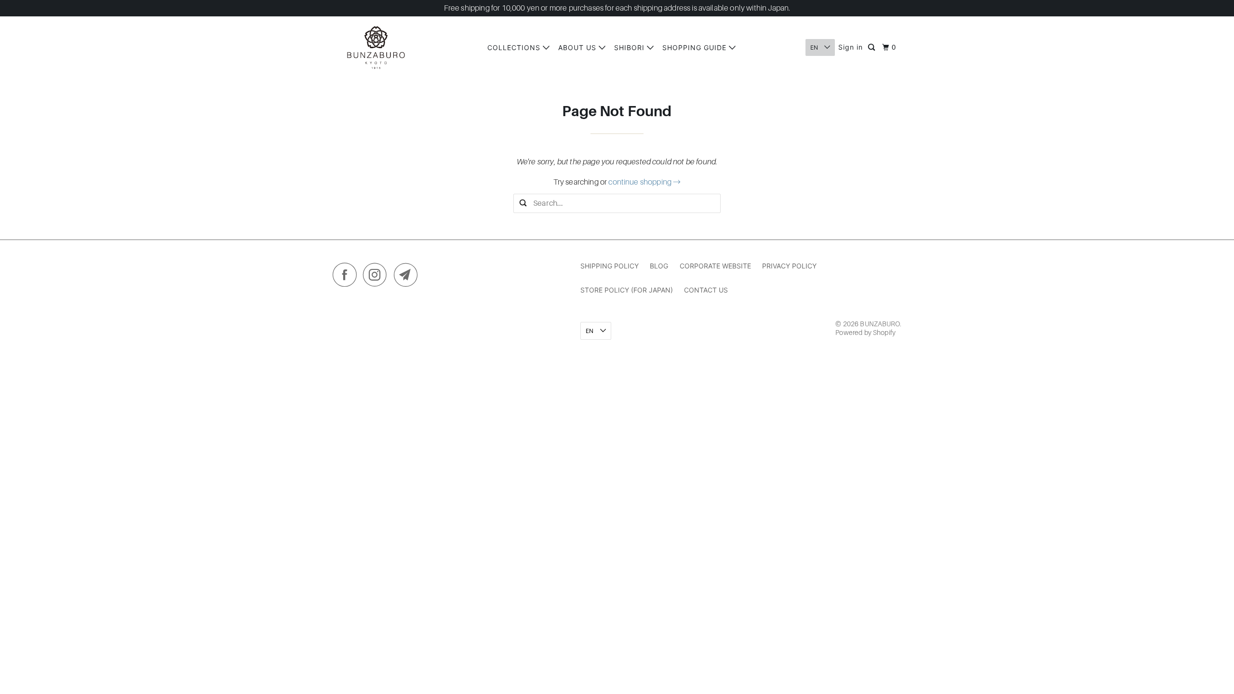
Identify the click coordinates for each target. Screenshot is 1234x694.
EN (814, 47)
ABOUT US (578, 47)
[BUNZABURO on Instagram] (377, 277)
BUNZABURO (879, 324)
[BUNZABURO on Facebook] (347, 277)
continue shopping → (644, 182)
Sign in (850, 47)
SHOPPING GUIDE (695, 47)
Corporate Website (715, 266)
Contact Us (706, 290)
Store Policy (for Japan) (626, 290)
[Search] (872, 48)
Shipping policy (609, 266)
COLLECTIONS (515, 47)
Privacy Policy (789, 266)
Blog (659, 266)
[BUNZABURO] (376, 47)
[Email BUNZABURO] (408, 277)
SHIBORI (630, 47)
